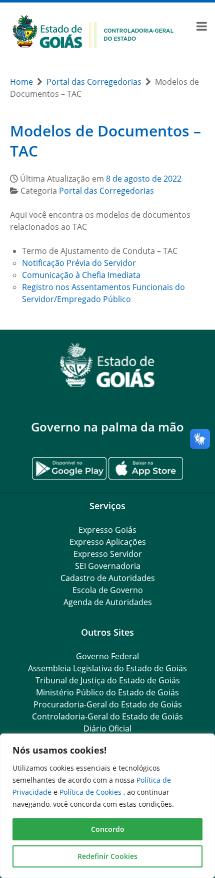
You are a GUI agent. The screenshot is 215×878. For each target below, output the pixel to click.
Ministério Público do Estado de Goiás (107, 692)
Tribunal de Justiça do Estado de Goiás (108, 680)
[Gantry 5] (107, 365)
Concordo (107, 829)
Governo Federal (107, 656)
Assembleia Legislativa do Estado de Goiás (107, 668)
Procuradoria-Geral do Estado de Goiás (108, 704)
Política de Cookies (92, 792)
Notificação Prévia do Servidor (79, 262)
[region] (107, 806)
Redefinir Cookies (108, 856)
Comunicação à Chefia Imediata (81, 274)
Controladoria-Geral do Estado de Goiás (107, 716)
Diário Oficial (108, 728)
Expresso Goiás (107, 529)
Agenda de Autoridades (108, 602)
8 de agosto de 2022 (144, 178)
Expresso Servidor (108, 553)
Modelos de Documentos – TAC (105, 140)
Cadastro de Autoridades (107, 577)
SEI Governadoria (107, 565)
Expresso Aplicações (108, 541)
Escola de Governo (107, 590)
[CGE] (93, 30)
